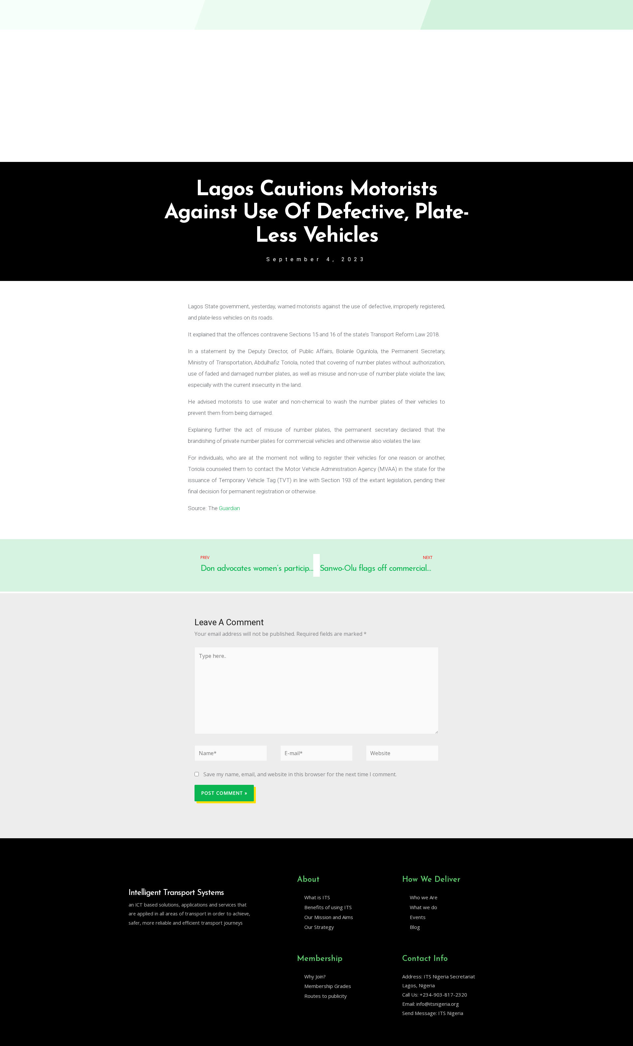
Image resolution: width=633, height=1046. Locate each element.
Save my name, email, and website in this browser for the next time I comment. (300, 774)
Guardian (229, 508)
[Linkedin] (145, 940)
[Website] (402, 754)
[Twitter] (132, 940)
